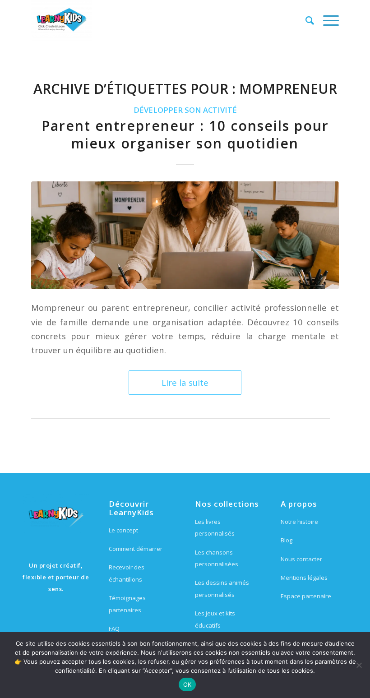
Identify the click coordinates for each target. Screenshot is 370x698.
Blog (286, 540)
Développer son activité (185, 110)
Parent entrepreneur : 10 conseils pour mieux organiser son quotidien (185, 134)
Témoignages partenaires (127, 604)
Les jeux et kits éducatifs (215, 619)
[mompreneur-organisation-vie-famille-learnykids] (185, 235)
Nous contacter (301, 559)
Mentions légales (304, 577)
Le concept (123, 530)
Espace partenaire (306, 596)
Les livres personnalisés (215, 527)
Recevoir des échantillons (126, 573)
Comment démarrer (135, 549)
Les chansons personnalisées (216, 558)
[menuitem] (305, 20)
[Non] (358, 665)
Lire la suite (185, 382)
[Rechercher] (305, 20)
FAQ (114, 628)
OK (187, 684)
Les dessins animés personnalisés (222, 588)
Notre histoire (299, 522)
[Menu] (326, 20)
